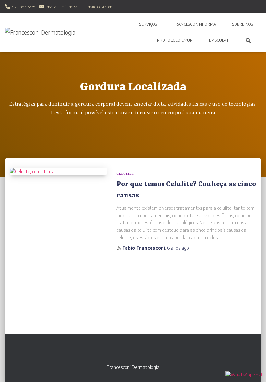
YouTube (139, 351)
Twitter (150, 351)
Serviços (148, 24)
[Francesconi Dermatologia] (40, 32)
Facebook (127, 351)
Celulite (125, 174)
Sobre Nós (242, 24)
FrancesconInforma (194, 24)
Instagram (116, 351)
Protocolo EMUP (175, 40)
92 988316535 (23, 7)
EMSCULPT (219, 40)
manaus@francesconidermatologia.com (79, 7)
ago (178, 248)
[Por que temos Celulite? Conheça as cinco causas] (58, 171)
